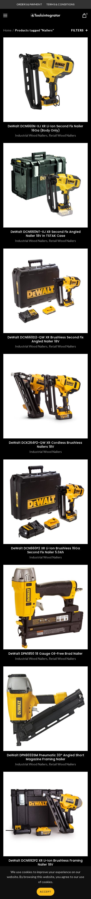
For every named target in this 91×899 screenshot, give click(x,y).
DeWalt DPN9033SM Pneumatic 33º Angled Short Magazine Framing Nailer (45, 757)
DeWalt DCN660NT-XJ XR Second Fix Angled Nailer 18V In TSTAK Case (46, 234)
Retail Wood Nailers (62, 135)
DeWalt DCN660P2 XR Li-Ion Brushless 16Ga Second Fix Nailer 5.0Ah (45, 550)
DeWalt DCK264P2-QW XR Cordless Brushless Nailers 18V (45, 445)
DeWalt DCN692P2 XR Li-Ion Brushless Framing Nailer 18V (46, 862)
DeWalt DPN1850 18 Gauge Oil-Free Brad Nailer (45, 654)
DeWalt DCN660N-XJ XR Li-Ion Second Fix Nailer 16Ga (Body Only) (45, 128)
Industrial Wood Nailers (31, 135)
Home (7, 30)
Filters (77, 30)
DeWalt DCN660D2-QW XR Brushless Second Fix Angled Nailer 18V (45, 339)
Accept (45, 891)
